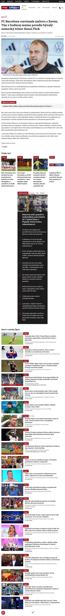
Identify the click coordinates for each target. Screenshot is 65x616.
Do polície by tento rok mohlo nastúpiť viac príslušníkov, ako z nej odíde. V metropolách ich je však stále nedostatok (33, 266)
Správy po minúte (24, 7)
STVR (2, 1)
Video (32, 416)
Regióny (54, 7)
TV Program (35, 1)
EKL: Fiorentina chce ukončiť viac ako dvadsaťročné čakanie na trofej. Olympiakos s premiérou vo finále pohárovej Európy (8, 179)
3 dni (37, 193)
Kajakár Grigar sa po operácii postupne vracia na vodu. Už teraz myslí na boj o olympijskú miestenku (41, 420)
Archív (26, 1)
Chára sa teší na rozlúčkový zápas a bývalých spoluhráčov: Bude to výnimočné (41, 461)
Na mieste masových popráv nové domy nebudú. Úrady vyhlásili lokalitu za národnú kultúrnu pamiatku (33, 278)
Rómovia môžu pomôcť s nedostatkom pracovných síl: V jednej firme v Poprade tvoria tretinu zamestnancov (33, 219)
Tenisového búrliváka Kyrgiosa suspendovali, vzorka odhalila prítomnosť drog (41, 488)
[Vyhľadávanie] (62, 8)
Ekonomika (46, 7)
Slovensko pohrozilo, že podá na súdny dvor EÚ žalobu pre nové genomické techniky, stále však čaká (33, 316)
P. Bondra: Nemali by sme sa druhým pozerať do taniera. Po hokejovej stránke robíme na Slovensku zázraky (42, 560)
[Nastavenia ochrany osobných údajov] (3, 613)
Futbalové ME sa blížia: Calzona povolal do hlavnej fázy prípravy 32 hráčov (27, 106)
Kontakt (61, 1)
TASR (4, 36)
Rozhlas (10, 1)
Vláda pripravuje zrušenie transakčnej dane (31, 297)
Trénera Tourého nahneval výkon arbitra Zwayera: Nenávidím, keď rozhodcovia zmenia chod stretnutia (42, 434)
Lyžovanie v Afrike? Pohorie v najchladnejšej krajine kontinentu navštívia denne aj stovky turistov (33, 306)
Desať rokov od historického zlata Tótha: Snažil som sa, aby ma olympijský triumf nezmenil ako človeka (41, 393)
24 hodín (31, 193)
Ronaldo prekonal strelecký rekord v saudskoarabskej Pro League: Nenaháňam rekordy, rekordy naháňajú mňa (39, 179)
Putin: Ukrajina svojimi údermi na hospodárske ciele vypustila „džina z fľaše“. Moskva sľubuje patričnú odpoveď (34, 254)
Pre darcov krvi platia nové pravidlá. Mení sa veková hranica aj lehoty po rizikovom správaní (34, 232)
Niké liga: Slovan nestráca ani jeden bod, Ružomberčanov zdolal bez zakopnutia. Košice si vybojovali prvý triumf (41, 589)
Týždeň (42, 193)
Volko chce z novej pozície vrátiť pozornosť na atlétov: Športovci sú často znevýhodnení (40, 474)
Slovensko (32, 7)
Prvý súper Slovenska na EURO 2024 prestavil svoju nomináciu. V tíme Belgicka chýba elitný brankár (24, 178)
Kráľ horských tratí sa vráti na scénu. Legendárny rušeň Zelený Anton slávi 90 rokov (33, 289)
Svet (38, 7)
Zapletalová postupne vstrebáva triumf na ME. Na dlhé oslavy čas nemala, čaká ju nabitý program (42, 529)
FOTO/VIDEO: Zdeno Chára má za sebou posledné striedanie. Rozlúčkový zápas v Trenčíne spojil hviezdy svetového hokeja (42, 365)
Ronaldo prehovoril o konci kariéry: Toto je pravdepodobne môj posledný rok (39, 574)
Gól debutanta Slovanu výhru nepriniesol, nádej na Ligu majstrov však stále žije (42, 447)
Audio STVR (45, 1)
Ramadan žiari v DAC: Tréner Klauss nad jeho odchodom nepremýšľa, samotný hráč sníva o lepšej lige (40, 338)
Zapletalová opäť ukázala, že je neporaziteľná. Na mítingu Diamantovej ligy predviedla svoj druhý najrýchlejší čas (41, 379)
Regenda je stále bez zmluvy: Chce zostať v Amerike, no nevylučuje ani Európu (39, 351)
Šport (3, 17)
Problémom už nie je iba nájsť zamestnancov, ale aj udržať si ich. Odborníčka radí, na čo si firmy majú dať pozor (33, 242)
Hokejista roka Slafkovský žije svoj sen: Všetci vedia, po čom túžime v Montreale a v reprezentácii (42, 601)
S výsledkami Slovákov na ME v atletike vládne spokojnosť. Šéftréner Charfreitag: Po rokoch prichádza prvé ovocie (41, 544)
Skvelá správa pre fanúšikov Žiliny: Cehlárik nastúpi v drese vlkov (40, 406)
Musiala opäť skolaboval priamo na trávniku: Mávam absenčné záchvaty (40, 502)
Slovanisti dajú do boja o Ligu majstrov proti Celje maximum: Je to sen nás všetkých (42, 516)
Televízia (18, 1)
